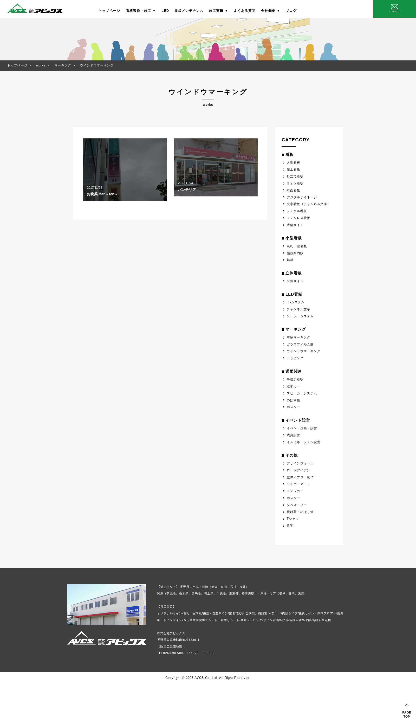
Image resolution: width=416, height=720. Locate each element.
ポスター (293, 407)
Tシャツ (293, 518)
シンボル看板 (297, 211)
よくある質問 (244, 11)
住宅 (290, 525)
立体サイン (295, 281)
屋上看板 (293, 169)
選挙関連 (294, 371)
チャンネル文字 (298, 309)
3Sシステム (296, 302)
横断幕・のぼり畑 (300, 512)
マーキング (62, 65)
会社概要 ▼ (270, 11)
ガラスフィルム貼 (300, 344)
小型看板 (294, 238)
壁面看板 (293, 190)
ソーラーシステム (300, 316)
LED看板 (294, 294)
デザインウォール (300, 463)
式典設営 (293, 435)
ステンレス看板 (298, 218)
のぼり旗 (293, 400)
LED (165, 11)
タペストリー (297, 505)
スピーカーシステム (302, 393)
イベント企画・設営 (302, 428)
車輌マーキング (298, 337)
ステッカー (295, 491)
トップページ (109, 11)
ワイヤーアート (298, 484)
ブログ (291, 11)
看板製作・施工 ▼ (141, 11)
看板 (290, 154)
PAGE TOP (406, 714)
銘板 (290, 260)
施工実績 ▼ (218, 11)
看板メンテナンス (189, 11)
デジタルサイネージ (302, 197)
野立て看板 (295, 176)
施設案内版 (295, 253)
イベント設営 (298, 420)
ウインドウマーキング (303, 351)
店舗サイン (295, 225)
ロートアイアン (298, 470)
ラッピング (295, 358)
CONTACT (394, 12)
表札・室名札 (297, 246)
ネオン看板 (295, 183)
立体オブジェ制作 (300, 477)
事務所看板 (295, 379)
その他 (292, 455)
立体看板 (294, 273)
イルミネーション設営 (303, 442)
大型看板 (293, 162)
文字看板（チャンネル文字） (309, 204)
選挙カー (293, 386)
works (41, 65)
